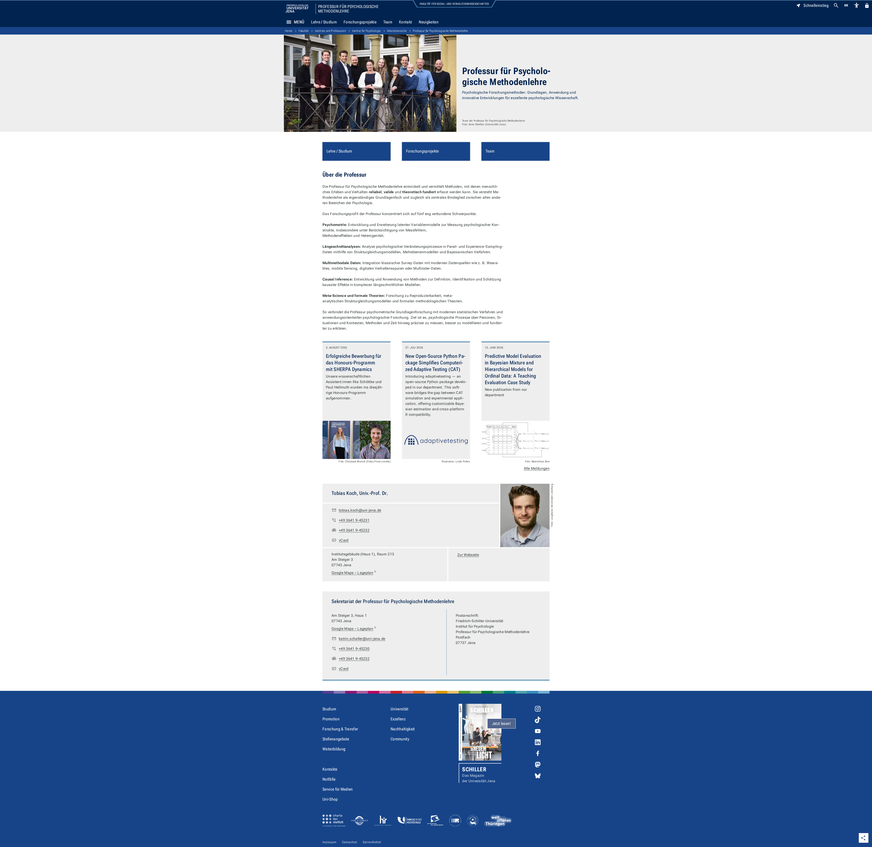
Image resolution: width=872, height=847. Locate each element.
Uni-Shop (330, 799)
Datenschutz (349, 842)
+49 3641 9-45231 (354, 520)
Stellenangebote (335, 739)
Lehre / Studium (324, 22)
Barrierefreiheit (372, 842)
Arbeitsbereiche (397, 31)
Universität (400, 709)
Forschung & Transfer (340, 729)
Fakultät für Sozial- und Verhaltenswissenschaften (454, 3)
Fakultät (304, 31)
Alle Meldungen (537, 468)
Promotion (330, 719)
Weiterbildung (333, 749)
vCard (344, 540)
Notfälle (329, 779)
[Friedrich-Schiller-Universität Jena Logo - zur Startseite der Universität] (297, 9)
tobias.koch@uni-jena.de (360, 510)
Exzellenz (398, 719)
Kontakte (329, 769)
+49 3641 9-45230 (354, 649)
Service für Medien (337, 789)
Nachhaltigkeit (403, 729)
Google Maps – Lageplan (354, 572)
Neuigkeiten (428, 22)
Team (387, 22)
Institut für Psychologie (366, 31)
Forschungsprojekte (360, 22)
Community (400, 739)
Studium (329, 709)
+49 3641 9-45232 (354, 530)
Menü (299, 22)
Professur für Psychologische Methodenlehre (348, 8)
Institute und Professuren (330, 31)
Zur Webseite (468, 555)
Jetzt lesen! (501, 723)
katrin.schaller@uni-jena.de (362, 639)
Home (288, 31)
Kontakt (405, 22)
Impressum (329, 842)
